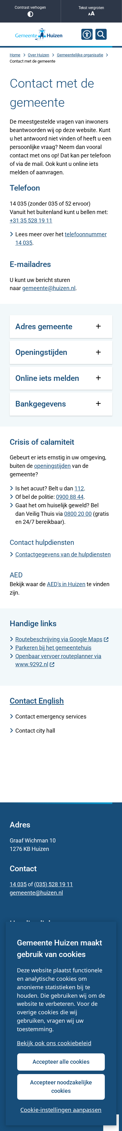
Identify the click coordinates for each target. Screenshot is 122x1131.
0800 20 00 (78, 513)
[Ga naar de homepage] (38, 34)
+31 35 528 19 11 (31, 220)
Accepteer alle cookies (61, 1061)
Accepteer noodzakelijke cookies (61, 1086)
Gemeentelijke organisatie (80, 55)
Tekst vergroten (91, 8)
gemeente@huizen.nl (48, 288)
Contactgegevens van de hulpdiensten (63, 554)
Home (15, 55)
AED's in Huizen (66, 584)
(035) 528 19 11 (53, 884)
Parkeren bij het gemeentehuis (53, 647)
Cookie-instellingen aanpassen (60, 1109)
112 (79, 488)
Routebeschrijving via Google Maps (58, 639)
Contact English (37, 700)
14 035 (18, 884)
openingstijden (52, 466)
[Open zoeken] (101, 34)
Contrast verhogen (30, 7)
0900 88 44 (70, 497)
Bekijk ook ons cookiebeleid (54, 1043)
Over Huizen (38, 55)
